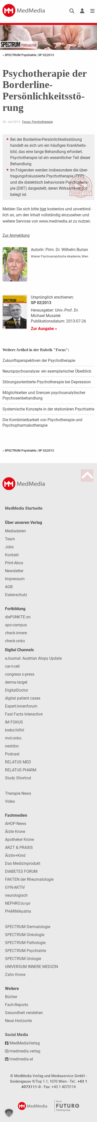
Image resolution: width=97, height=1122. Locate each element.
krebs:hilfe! (14, 730)
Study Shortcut (18, 778)
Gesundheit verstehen (24, 1012)
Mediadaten (15, 531)
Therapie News (18, 793)
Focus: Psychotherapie (37, 122)
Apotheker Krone (19, 839)
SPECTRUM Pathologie (25, 942)
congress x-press (19, 674)
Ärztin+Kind (15, 855)
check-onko (15, 641)
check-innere (16, 633)
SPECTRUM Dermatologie (27, 926)
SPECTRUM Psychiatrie (25, 950)
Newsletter (14, 570)
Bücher (11, 996)
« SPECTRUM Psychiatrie (19, 55)
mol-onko (13, 738)
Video (10, 801)
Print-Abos (14, 563)
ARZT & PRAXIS (19, 847)
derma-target (16, 682)
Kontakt (12, 555)
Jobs (9, 547)
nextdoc (12, 746)
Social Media (16, 1034)
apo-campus (16, 625)
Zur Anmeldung (16, 235)
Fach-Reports (16, 1004)
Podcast (12, 754)
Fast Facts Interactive (24, 714)
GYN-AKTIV (15, 887)
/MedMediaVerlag (24, 1043)
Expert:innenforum (21, 706)
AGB (9, 586)
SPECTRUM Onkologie (24, 934)
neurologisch (16, 895)
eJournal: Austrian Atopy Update (33, 658)
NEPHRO (17, 903)
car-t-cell (12, 666)
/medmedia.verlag (24, 1051)
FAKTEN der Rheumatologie (29, 879)
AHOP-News (15, 823)
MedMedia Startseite (24, 508)
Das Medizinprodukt (22, 863)
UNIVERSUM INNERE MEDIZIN (31, 966)
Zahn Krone (15, 974)
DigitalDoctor (16, 690)
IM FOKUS (14, 722)
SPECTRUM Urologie (23, 958)
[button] (9, 1113)
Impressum (15, 578)
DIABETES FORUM (21, 871)
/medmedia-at (20, 1059)
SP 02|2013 (46, 55)
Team (10, 539)
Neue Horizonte (18, 1020)
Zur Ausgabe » (44, 328)
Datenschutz (16, 594)
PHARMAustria (18, 911)
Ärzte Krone (15, 831)
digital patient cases (22, 698)
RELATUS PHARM (20, 770)
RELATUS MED (18, 762)
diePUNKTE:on (18, 617)
